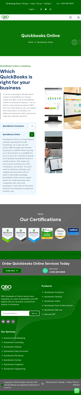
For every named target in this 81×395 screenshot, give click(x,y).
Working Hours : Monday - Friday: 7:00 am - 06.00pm (63, 383)
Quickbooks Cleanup (12, 347)
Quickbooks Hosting (12, 360)
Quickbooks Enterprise (54, 292)
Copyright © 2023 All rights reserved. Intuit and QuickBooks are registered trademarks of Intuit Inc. (21, 385)
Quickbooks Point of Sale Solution (58, 305)
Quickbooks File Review (14, 355)
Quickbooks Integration (13, 364)
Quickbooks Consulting (13, 342)
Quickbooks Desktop (53, 296)
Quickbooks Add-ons (53, 310)
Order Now (10, 271)
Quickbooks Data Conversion (16, 351)
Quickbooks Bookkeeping (14, 338)
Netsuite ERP (49, 314)
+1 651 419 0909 (65, 3)
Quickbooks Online (52, 301)
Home (30, 42)
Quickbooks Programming (14, 369)
